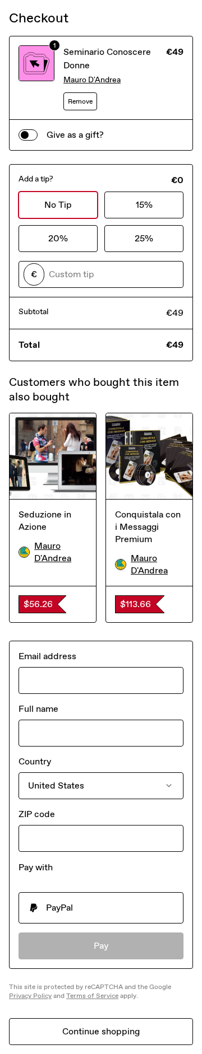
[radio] (101, 908)
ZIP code (37, 814)
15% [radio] (144, 204)
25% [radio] (144, 238)
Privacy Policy (30, 996)
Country (35, 761)
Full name (38, 708)
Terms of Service (92, 996)
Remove (80, 101)
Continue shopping (101, 1031)
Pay (101, 945)
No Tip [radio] (58, 204)
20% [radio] (58, 238)
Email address (47, 656)
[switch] (28, 135)
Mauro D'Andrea (92, 80)
